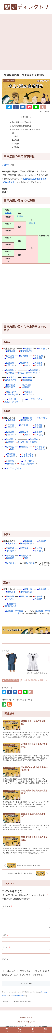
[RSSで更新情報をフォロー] (9, 704)
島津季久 (20, 216)
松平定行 (10, 358)
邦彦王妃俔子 (12, 392)
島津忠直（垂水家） (15, 611)
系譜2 (16, 140)
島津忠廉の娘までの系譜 (21, 126)
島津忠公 (24, 447)
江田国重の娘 (10, 606)
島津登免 (39, 365)
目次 (23, 117)
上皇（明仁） (14, 399)
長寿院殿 (10, 356)
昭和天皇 (28, 394)
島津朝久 (43, 348)
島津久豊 (8, 213)
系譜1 (16, 136)
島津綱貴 (10, 363)
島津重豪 (34, 370)
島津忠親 (28, 348)
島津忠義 (27, 385)
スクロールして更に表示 (37, 673)
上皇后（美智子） (12, 401)
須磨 (26, 365)
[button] (47, 679)
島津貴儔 (10, 563)
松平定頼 (24, 356)
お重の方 (10, 365)
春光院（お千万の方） (28, 373)
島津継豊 (39, 363)
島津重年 (10, 370)
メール (6, 947)
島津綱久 (39, 358)
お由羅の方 (27, 380)
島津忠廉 (32, 223)
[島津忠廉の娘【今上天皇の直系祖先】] (22, 107)
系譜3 (16, 144)
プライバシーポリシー (26, 1022)
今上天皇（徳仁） (35, 399)
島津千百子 (10, 387)
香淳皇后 (28, 392)
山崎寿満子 (26, 387)
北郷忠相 (6, 165)
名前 (5, 935)
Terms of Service (16, 996)
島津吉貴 (24, 363)
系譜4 (16, 147)
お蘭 (12, 449)
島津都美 (10, 373)
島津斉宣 (12, 377)
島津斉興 (28, 377)
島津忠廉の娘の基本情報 (21, 122)
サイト (5, 959)
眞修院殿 (39, 356)
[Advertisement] (26, 43)
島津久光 (11, 385)
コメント (7, 906)
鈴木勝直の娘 (10, 380)
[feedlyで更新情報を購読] (4, 704)
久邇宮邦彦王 (12, 394)
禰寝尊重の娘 (26, 351)
